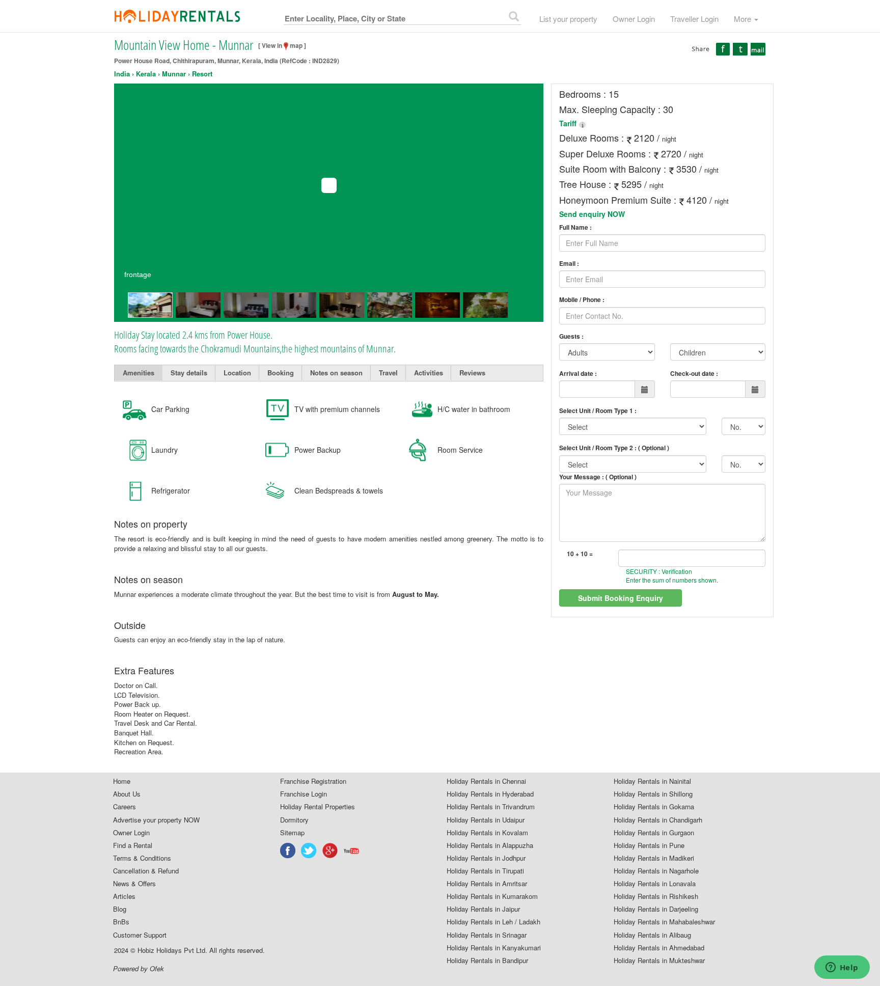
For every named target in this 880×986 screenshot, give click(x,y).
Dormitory (294, 820)
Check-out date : (694, 373)
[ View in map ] (282, 45)
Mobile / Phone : (581, 299)
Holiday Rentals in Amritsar (487, 883)
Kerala (146, 73)
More (743, 18)
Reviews (472, 372)
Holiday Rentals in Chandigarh (658, 820)
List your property (568, 18)
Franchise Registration (313, 781)
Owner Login (634, 18)
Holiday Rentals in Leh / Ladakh (493, 921)
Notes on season (336, 372)
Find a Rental (132, 845)
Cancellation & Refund (146, 870)
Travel (388, 372)
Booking (280, 372)
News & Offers (134, 883)
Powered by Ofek (138, 968)
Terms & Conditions (142, 858)
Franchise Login (303, 794)
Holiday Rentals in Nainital (652, 781)
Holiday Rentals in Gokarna (654, 806)
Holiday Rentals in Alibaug (652, 935)
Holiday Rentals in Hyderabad (490, 794)
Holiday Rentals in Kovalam (487, 832)
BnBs (121, 921)
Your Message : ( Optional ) (598, 477)
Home (121, 781)
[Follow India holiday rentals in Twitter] (309, 850)
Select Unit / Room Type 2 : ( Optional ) (614, 447)
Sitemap (292, 832)
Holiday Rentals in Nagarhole (656, 870)
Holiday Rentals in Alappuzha (490, 845)
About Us (127, 794)
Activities (428, 372)
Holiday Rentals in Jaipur (483, 909)
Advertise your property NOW (156, 820)
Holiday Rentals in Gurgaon (654, 832)
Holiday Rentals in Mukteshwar (659, 960)
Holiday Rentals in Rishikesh (656, 896)
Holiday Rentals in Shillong (653, 794)
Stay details (189, 372)
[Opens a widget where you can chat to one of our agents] (842, 968)
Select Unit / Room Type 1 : (598, 410)
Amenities (138, 372)
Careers (124, 806)
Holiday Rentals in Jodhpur (486, 858)
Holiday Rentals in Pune (649, 845)
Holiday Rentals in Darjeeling (656, 909)
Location (237, 372)
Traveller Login (694, 18)
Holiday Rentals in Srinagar (487, 935)
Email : (569, 263)
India (122, 73)
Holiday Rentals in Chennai (486, 781)
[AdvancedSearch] (514, 16)
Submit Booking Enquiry (620, 598)
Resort (202, 73)
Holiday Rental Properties (317, 806)
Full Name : (575, 227)
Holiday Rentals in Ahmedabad (659, 947)
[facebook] (288, 850)
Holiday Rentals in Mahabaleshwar (664, 921)
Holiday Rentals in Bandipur (487, 960)
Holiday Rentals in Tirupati (485, 870)
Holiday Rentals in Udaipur (486, 820)
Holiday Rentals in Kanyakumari (494, 947)
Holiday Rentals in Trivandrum (491, 806)
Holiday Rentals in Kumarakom (492, 896)
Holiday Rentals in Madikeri (654, 858)
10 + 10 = (580, 554)
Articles (124, 896)
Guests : (571, 336)
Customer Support (140, 935)
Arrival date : (578, 373)
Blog (119, 909)
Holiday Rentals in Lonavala (655, 883)
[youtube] (352, 850)
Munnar (174, 73)
